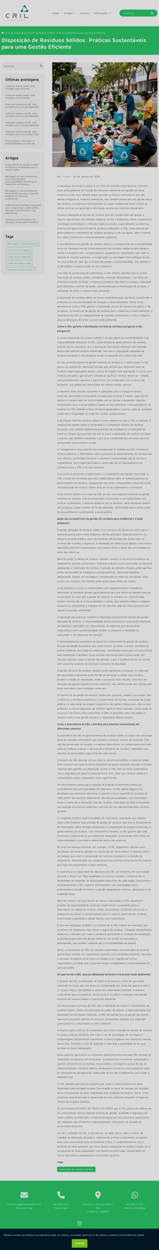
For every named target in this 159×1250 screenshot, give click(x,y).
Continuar (79, 1243)
